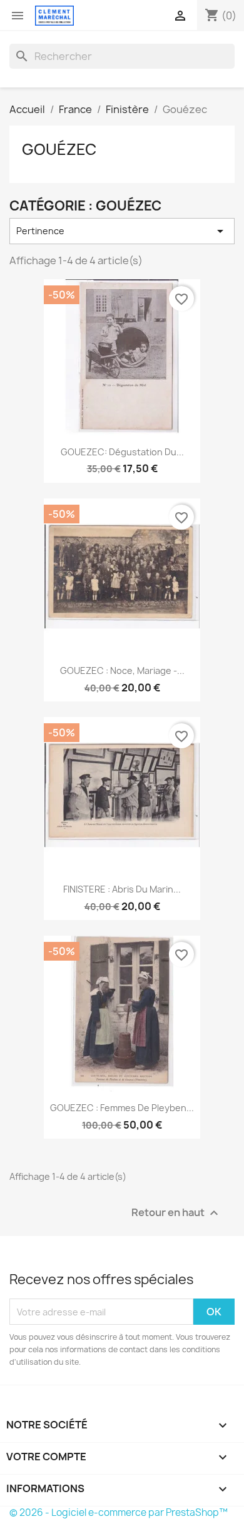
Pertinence (122, 231)
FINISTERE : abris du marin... (122, 889)
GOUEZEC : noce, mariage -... (122, 670)
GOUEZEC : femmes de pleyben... (122, 1108)
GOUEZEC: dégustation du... (122, 452)
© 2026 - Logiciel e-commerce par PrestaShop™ (118, 1512)
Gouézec (59, 149)
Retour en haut (176, 1213)
